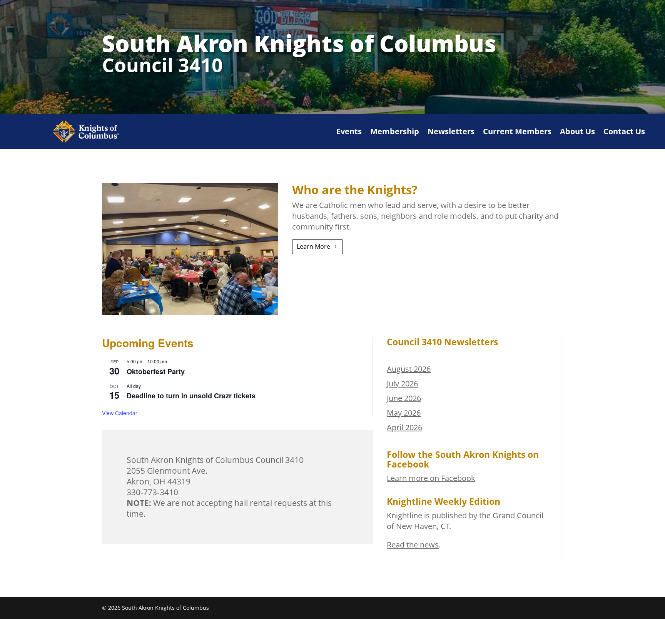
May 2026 (404, 413)
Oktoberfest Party (156, 371)
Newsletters (451, 131)
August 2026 (409, 369)
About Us (577, 131)
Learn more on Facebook (431, 478)
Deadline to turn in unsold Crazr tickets (191, 396)
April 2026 (404, 427)
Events (349, 131)
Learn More (313, 246)
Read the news (413, 544)
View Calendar (119, 413)
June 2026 (404, 398)
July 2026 (402, 383)
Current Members (517, 131)
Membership (394, 131)
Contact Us (624, 131)
